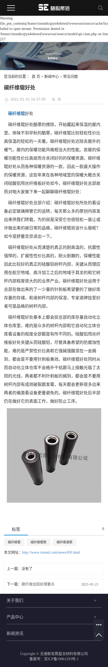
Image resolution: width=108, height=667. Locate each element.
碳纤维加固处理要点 (38, 584)
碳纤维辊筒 (38, 542)
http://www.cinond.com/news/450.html (51, 552)
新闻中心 (51, 76)
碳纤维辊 (14, 542)
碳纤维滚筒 (64, 542)
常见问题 (70, 76)
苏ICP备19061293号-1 (61, 659)
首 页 (36, 76)
